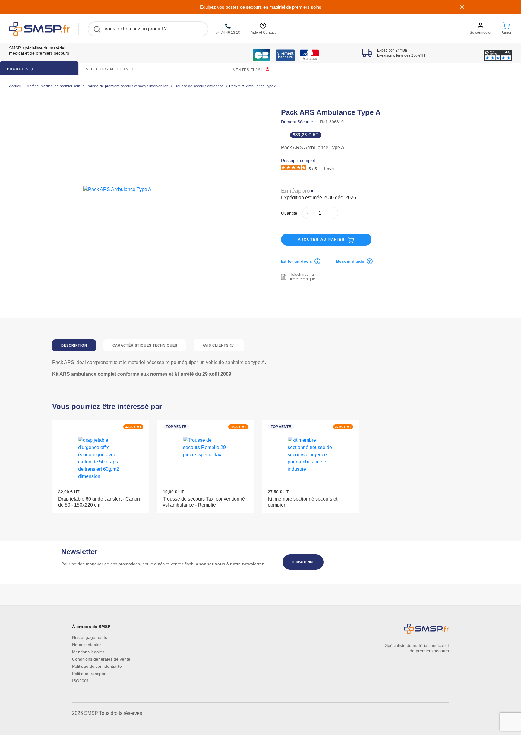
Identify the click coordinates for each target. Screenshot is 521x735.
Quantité (289, 213)
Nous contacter (86, 644)
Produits (18, 69)
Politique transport (89, 673)
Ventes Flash (249, 70)
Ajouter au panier (322, 239)
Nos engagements (89, 637)
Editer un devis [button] (296, 261)
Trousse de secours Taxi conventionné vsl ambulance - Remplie (204, 501)
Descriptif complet (298, 160)
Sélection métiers (107, 69)
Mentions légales (88, 651)
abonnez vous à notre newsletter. (230, 563)
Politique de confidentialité (97, 666)
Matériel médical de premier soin (53, 86)
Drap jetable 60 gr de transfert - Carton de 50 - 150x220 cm (99, 501)
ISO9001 (80, 680)
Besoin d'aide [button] (350, 261)
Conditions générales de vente (101, 659)
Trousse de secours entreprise (199, 86)
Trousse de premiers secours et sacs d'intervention (127, 86)
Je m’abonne (303, 562)
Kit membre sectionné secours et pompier (302, 501)
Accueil (15, 86)
